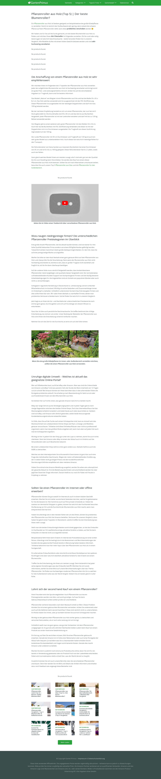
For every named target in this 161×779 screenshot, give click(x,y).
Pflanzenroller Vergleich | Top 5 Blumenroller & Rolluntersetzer (37, 712)
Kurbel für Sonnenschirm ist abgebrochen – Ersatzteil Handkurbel (37, 731)
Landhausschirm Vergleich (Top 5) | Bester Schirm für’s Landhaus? (85, 732)
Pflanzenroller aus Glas (63, 165)
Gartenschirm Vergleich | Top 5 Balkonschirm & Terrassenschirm (61, 732)
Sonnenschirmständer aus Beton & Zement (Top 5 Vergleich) (63, 713)
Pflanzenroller (39, 23)
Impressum (82, 758)
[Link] (37, 3)
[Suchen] (132, 3)
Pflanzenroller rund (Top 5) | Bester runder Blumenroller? (36, 693)
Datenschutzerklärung (96, 758)
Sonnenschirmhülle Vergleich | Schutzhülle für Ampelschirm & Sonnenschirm (85, 712)
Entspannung (60, 710)
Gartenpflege (36, 689)
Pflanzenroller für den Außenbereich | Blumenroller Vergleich (85, 693)
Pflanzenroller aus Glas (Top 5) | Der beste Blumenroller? (61, 693)
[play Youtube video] (65, 203)
